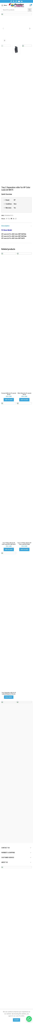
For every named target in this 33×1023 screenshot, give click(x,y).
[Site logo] (16, 5)
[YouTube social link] (19, 1)
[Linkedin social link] (21, 1)
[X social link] (13, 1)
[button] (9, 399)
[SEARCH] (30, 10)
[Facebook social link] (11, 1)
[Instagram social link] (16, 1)
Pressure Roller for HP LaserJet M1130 (8, 393)
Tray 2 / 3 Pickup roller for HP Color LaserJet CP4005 (24, 543)
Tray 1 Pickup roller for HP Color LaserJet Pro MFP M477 (9, 543)
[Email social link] (11, 218)
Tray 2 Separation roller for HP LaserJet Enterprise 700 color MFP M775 (9, 694)
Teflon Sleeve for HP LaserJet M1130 (24, 393)
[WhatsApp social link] (16, 218)
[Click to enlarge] (4, 40)
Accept (16, 1020)
